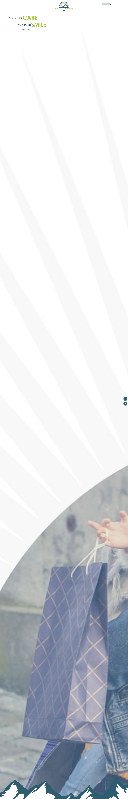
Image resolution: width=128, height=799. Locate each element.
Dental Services (28, 3)
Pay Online (106, 3)
